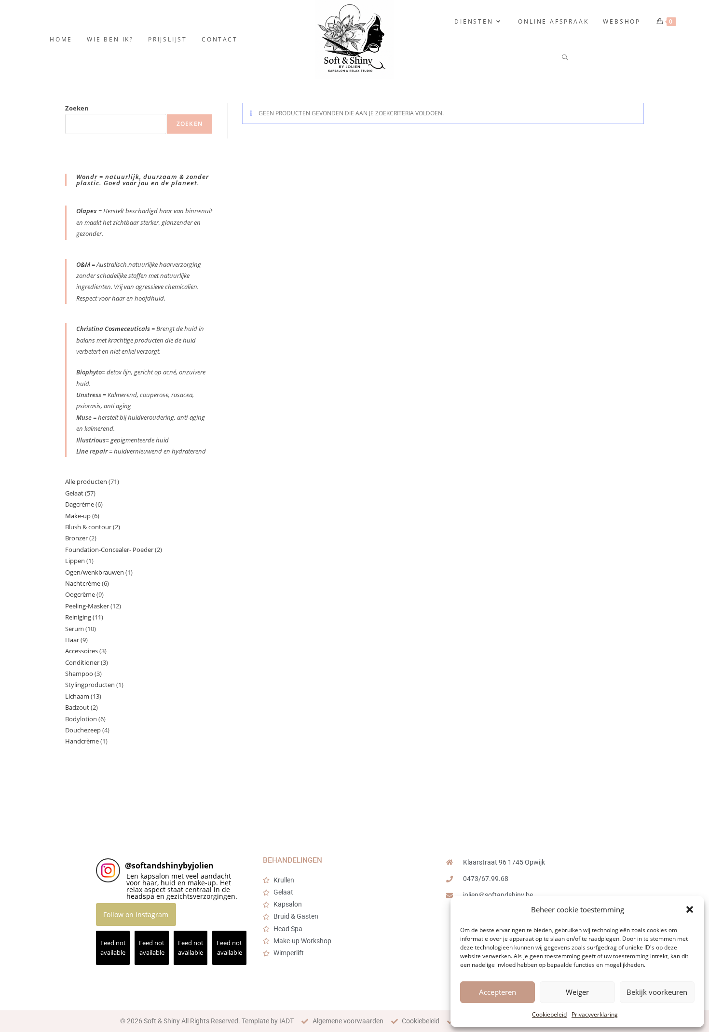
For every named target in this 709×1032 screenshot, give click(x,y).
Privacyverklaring (595, 1014)
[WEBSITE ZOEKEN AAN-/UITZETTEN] (565, 58)
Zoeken (77, 108)
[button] (690, 909)
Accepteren (497, 992)
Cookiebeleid (549, 1014)
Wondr (87, 176)
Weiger (577, 992)
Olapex (86, 210)
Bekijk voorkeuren (657, 992)
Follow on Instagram (135, 914)
